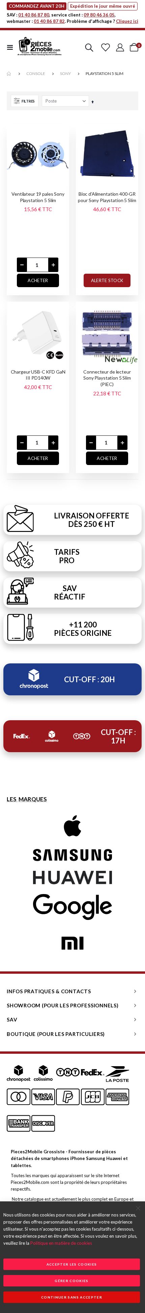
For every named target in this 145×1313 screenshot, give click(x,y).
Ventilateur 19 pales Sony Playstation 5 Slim (37, 197)
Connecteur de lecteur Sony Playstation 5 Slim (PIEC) (107, 378)
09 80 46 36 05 (99, 14)
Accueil (9, 74)
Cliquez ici (127, 21)
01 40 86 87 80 (33, 14)
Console (35, 73)
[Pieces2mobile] (39, 47)
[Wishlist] (105, 47)
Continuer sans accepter (71, 1297)
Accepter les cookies (72, 1264)
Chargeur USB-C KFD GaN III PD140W (38, 375)
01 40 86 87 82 (49, 21)
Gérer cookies (72, 1281)
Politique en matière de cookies (61, 1243)
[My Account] (120, 47)
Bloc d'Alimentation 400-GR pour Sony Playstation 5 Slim (107, 197)
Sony (65, 73)
